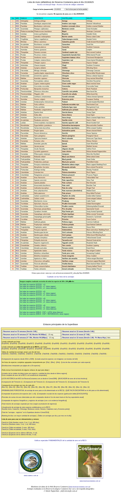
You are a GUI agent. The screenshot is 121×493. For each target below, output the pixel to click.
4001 (17, 146)
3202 (17, 78)
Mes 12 (86, 387)
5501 (17, 55)
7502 (17, 266)
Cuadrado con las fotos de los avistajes (60, 277)
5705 (17, 136)
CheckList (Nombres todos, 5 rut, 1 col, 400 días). (19, 424)
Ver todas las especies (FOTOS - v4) (32, 305)
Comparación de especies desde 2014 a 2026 (17, 359)
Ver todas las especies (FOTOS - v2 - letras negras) (38, 293)
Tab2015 (13, 354)
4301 (17, 123)
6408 (17, 214)
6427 (17, 264)
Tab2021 (62, 354)
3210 (17, 107)
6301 (17, 73)
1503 (17, 159)
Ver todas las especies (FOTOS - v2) (32, 291)
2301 (17, 31)
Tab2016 (21, 354)
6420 (17, 209)
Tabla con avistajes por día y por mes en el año (54, 416)
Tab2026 (103, 354)
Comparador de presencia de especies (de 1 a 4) (18, 394)
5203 (17, 204)
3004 (17, 44)
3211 (17, 104)
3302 (17, 245)
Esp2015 (14, 343)
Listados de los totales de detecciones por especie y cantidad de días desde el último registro (34, 373)
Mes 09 (64, 387)
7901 (17, 52)
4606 (17, 219)
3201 (17, 144)
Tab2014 (5, 354)
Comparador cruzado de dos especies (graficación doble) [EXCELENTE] (62, 394)
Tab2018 (38, 354)
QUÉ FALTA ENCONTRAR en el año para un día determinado (87, 390)
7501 (17, 269)
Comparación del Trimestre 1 (12, 382)
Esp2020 (55, 343)
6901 (17, 151)
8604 (17, 34)
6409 (17, 217)
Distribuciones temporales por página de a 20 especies (21, 366)
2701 (17, 91)
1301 (17, 232)
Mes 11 (79, 387)
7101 (17, 125)
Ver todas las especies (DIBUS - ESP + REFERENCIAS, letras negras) (44, 314)
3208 (17, 224)
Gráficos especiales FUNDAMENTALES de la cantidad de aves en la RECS (60, 440)
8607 (17, 258)
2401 (17, 21)
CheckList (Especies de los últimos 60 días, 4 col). (19, 434)
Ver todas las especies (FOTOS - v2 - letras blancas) (38, 295)
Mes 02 (12, 387)
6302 (17, 141)
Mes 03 (19, 387)
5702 (17, 70)
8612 (17, 256)
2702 (17, 94)
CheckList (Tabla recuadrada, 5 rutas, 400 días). (18, 427)
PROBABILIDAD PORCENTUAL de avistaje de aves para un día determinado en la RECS (33, 390)
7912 (17, 230)
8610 (17, 251)
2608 (17, 68)
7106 (17, 128)
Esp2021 (64, 343)
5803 (17, 170)
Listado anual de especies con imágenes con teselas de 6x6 (56, 359)
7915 (17, 164)
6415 (17, 167)
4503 (17, 172)
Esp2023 (81, 343)
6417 (17, 81)
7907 (17, 63)
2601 (17, 138)
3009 (17, 120)
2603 (17, 117)
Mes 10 (71, 387)
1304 (17, 86)
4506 (17, 248)
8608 (17, 261)
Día (48, 362)
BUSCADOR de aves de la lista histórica (73, 378)
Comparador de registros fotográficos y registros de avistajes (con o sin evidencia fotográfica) (34, 400)
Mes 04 (27, 387)
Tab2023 (78, 354)
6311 (17, 97)
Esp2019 (47, 343)
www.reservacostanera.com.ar (90, 481)
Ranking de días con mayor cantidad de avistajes (19, 416)
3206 (17, 110)
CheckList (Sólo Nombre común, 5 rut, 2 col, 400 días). (20, 422)
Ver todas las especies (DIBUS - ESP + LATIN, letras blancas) (41, 312)
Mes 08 (56, 387)
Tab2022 (70, 354)
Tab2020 (54, 354)
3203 (17, 36)
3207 (17, 222)
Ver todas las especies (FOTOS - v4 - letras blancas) (38, 309)
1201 (17, 65)
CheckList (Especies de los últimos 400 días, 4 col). (19, 433)
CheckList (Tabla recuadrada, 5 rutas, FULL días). (19, 429)
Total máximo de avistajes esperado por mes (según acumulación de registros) (29, 404)
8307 (17, 196)
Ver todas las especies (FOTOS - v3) (32, 298)
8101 (17, 76)
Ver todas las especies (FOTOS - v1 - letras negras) (38, 286)
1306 (17, 188)
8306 (17, 198)
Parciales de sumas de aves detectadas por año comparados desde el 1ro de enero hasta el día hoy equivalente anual (42, 397)
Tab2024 (86, 354)
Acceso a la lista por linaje (46, 4)
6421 (17, 237)
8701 (17, 39)
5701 (17, 47)
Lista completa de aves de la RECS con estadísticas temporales (24, 375)
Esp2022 (72, 343)
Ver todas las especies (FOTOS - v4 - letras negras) (38, 307)
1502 (17, 162)
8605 (17, 102)
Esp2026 (106, 343)
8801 (17, 133)
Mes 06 (41, 387)
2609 (17, 112)
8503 (17, 26)
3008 (17, 243)
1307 (17, 185)
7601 (17, 42)
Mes (52, 362)
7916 (17, 149)
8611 (17, 253)
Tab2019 (46, 354)
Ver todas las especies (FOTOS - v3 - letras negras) (38, 300)
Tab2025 (95, 354)
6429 (17, 29)
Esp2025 (97, 343)
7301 (17, 240)
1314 (17, 183)
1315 (17, 191)
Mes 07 (49, 387)
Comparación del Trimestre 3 (56, 382)
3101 (17, 50)
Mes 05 (34, 387)
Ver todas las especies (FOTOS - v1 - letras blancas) (38, 288)
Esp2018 (39, 343)
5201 (17, 206)
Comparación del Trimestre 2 (34, 382)
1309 (17, 177)
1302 (17, 235)
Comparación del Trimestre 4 (78, 382)
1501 (17, 157)
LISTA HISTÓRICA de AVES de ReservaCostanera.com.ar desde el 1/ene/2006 (29, 378)
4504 (17, 175)
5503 (17, 60)
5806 (17, 89)
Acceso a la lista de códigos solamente (70, 4)
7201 (17, 227)
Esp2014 (5, 343)
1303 (17, 83)
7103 (17, 130)
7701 (17, 99)
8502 (17, 23)
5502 (17, 57)
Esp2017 (30, 343)
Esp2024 (89, 343)
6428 (17, 201)
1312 (17, 180)
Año (58, 362)
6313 (17, 211)
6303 (17, 154)
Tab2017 (29, 354)
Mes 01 (4, 387)
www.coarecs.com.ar (31, 475)
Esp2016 (22, 343)
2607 (17, 115)
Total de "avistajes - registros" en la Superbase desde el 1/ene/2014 (25, 412)
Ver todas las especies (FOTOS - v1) (32, 284)
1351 (17, 193)
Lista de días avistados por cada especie (76, 362)
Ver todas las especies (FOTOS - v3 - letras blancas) (38, 302)
